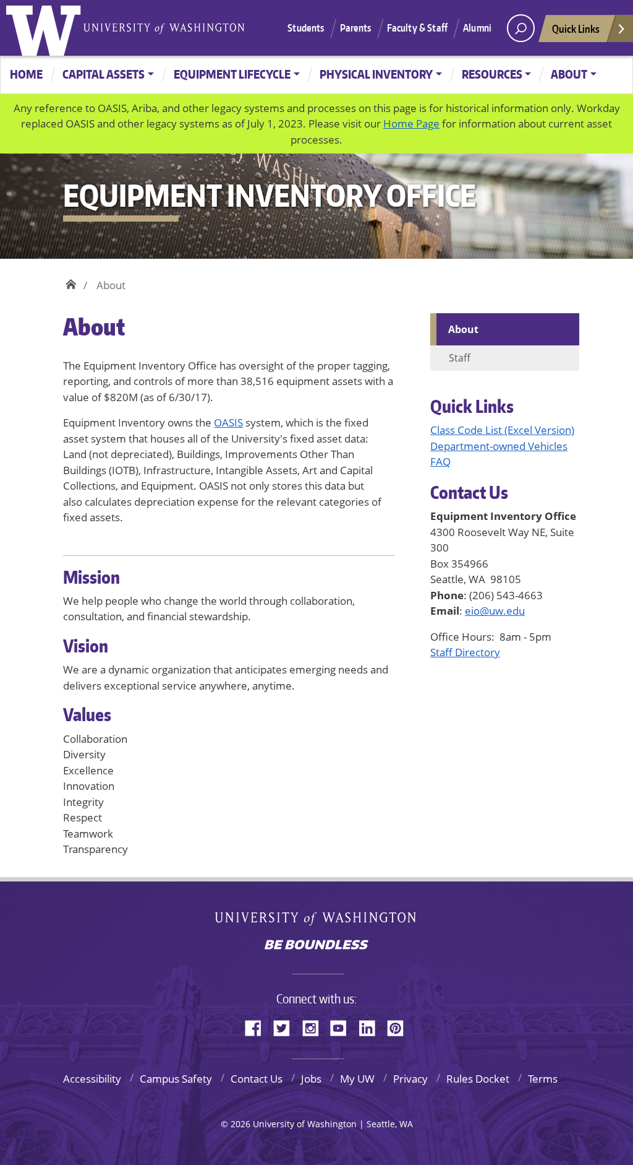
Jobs (311, 1079)
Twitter (286, 1026)
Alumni (477, 28)
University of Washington (46, 28)
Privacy (410, 1079)
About (569, 74)
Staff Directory (465, 652)
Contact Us (257, 1079)
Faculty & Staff (417, 28)
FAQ (440, 461)
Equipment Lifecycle (232, 74)
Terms (543, 1079)
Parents (356, 28)
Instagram (315, 1026)
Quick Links (576, 28)
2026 (240, 1124)
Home (26, 74)
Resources (492, 74)
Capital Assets (103, 74)
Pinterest (400, 1026)
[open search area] (521, 28)
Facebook (258, 1026)
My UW (357, 1079)
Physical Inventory (376, 74)
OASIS (228, 422)
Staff (459, 358)
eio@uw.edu (495, 611)
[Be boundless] (316, 945)
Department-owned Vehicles (498, 446)
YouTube (343, 1026)
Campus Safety (176, 1079)
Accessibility (92, 1079)
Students (305, 28)
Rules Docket (477, 1079)
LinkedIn (371, 1026)
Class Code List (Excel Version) (502, 430)
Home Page (411, 123)
